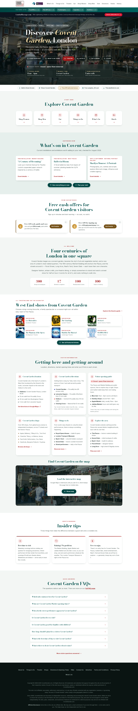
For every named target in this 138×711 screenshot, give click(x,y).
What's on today (54, 58)
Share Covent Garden (48, 88)
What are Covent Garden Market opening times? (51, 604)
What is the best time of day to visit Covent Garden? (51, 638)
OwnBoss (91, 10)
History (119, 3)
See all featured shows (70, 342)
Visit (98, 3)
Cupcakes (78, 10)
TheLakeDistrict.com (112, 88)
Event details (22, 176)
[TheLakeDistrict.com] (39, 3)
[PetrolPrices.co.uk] (34, 3)
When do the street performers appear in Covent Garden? (54, 611)
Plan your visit (35, 58)
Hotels (113, 3)
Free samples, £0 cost (91, 88)
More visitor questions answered (68, 653)
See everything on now (60, 185)
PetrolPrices (48, 10)
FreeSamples (64, 10)
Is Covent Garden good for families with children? (51, 624)
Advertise (89, 670)
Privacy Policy (115, 670)
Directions (105, 3)
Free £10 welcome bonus (70, 88)
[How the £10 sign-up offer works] (119, 222)
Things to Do (60, 3)
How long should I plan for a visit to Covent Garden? (52, 631)
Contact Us (80, 670)
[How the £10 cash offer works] (65, 222)
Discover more (59, 449)
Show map (70, 491)
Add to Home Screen (27, 88)
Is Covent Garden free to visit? (43, 617)
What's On (50, 3)
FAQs (72, 670)
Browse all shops (24, 447)
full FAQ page (90, 588)
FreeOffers (34, 10)
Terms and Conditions (101, 670)
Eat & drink (95, 58)
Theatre (68, 3)
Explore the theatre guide (111, 311)
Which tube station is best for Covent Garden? (49, 597)
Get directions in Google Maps (28, 406)
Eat (75, 3)
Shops (108, 58)
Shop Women (82, 3)
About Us (21, 670)
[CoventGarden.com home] (20, 4)
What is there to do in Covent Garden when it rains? (52, 645)
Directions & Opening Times (59, 670)
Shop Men (91, 3)
